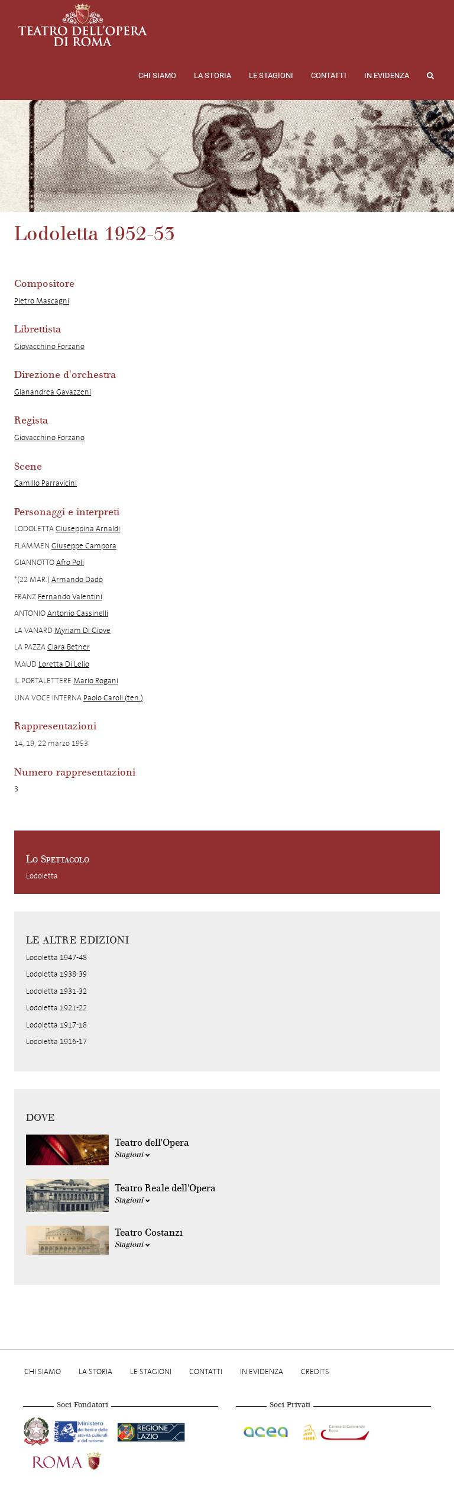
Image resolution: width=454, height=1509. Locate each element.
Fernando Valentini (70, 597)
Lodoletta (42, 876)
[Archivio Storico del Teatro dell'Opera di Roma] (82, 25)
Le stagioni (271, 75)
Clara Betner (68, 647)
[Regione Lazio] (151, 1429)
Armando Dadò (77, 579)
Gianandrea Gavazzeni (52, 392)
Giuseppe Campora (83, 546)
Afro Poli (70, 562)
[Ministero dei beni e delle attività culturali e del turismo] (83, 1429)
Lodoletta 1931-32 (56, 991)
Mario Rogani (95, 681)
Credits (315, 1371)
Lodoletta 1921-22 (56, 1008)
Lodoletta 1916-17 (56, 1041)
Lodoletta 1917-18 (56, 1025)
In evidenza (386, 75)
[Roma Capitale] (82, 1459)
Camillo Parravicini (45, 483)
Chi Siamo (157, 75)
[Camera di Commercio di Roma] (334, 1429)
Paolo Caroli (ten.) (113, 698)
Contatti (328, 75)
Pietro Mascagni (41, 301)
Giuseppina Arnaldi (88, 529)
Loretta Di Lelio (63, 664)
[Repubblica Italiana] (37, 1429)
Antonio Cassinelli (77, 613)
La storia (212, 75)
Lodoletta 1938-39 (56, 974)
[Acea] (266, 1429)
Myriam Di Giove (82, 630)
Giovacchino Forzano (49, 346)
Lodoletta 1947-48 (56, 957)
